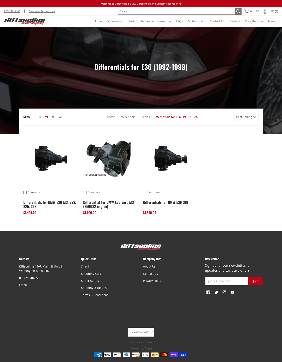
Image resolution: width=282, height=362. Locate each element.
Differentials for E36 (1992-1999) (175, 117)
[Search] (238, 11)
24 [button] (46, 117)
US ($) (274, 11)
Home (111, 117)
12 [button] (40, 117)
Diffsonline (136, 342)
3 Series (144, 117)
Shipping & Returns (94, 288)
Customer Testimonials (42, 11)
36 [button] (53, 117)
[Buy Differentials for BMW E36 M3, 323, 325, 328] (51, 158)
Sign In (86, 266)
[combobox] (176, 11)
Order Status (90, 281)
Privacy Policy (152, 281)
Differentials (126, 117)
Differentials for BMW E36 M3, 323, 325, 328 (49, 204)
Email (23, 285)
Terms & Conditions (94, 295)
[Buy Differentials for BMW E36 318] (171, 158)
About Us (149, 266)
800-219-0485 (12, 11)
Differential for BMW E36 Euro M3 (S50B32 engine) (108, 204)
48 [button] (60, 117)
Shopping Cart (91, 274)
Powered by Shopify (141, 348)
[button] (252, 11)
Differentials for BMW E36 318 (165, 202)
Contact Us (150, 274)
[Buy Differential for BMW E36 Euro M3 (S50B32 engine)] (111, 158)
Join (255, 281)
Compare (34, 192)
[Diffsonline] (24, 21)
